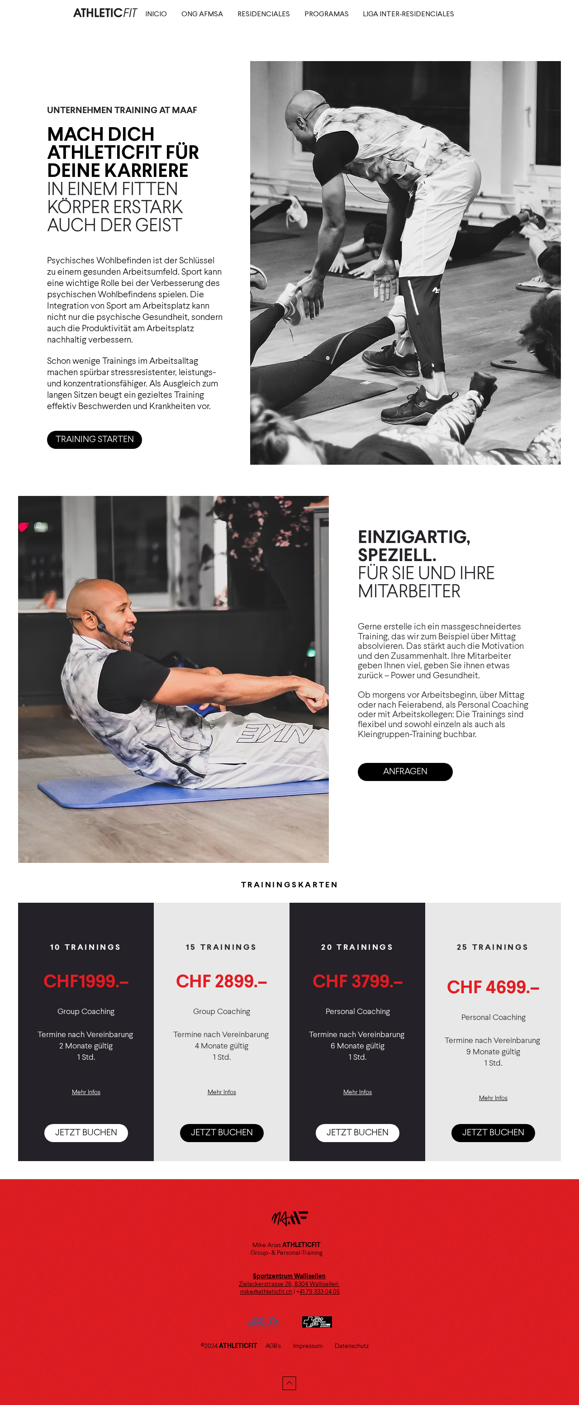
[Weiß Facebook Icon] (537, 13)
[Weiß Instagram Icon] (557, 13)
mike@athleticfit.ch (266, 1292)
